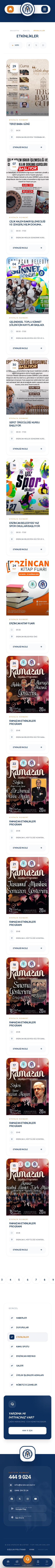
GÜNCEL (26, 30)
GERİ (17, 45)
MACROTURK (43, 1550)
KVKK (31, 1550)
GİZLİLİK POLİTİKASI (16, 1550)
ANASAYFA (14, 30)
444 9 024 (27, 1430)
